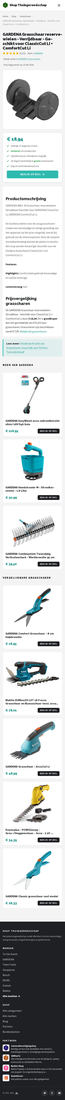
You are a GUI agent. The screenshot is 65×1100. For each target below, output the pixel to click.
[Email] (59, 1093)
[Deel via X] (45, 1093)
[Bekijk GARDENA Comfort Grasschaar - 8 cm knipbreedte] (32, 607)
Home (5, 16)
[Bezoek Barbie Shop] (6, 1068)
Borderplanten (11, 1031)
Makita (6, 990)
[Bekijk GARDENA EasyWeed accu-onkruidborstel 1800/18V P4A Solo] (32, 395)
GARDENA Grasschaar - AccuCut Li (28, 766)
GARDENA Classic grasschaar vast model (32, 896)
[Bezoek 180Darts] (6, 1057)
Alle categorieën (12, 1010)
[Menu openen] (59, 5)
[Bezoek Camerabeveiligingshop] (6, 1048)
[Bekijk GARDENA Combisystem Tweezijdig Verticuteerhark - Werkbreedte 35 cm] (32, 528)
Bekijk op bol (30, 174)
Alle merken (9, 1016)
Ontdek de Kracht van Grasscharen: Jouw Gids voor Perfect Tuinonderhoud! (27, 348)
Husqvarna (9, 969)
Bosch (6, 975)
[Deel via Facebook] (52, 1093)
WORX (6, 980)
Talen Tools (9, 964)
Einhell (7, 985)
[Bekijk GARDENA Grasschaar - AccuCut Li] (32, 740)
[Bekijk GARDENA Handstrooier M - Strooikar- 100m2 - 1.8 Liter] (32, 461)
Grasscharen (25, 16)
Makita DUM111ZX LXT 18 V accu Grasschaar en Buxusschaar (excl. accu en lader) (31, 704)
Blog (5, 1021)
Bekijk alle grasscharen (33, 331)
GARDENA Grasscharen (29, 58)
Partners (8, 1026)
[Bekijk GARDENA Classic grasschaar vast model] (32, 870)
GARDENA (38, 53)
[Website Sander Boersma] (16, 1093)
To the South (10, 954)
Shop (14, 16)
